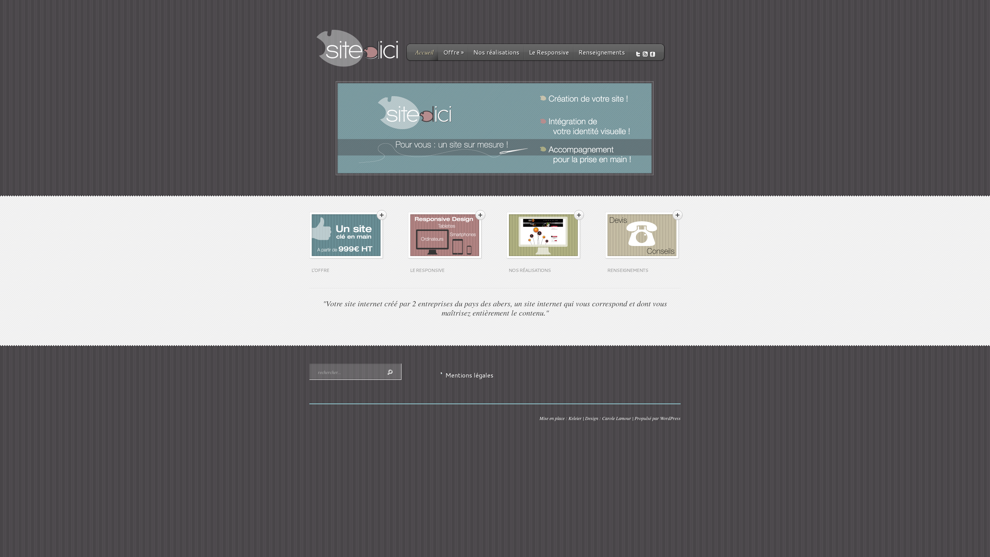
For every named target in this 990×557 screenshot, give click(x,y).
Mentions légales (469, 375)
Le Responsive (549, 52)
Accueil (424, 52)
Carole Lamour (616, 418)
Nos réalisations (496, 52)
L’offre (320, 270)
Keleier (575, 418)
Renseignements (602, 52)
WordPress (670, 418)
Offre (453, 52)
